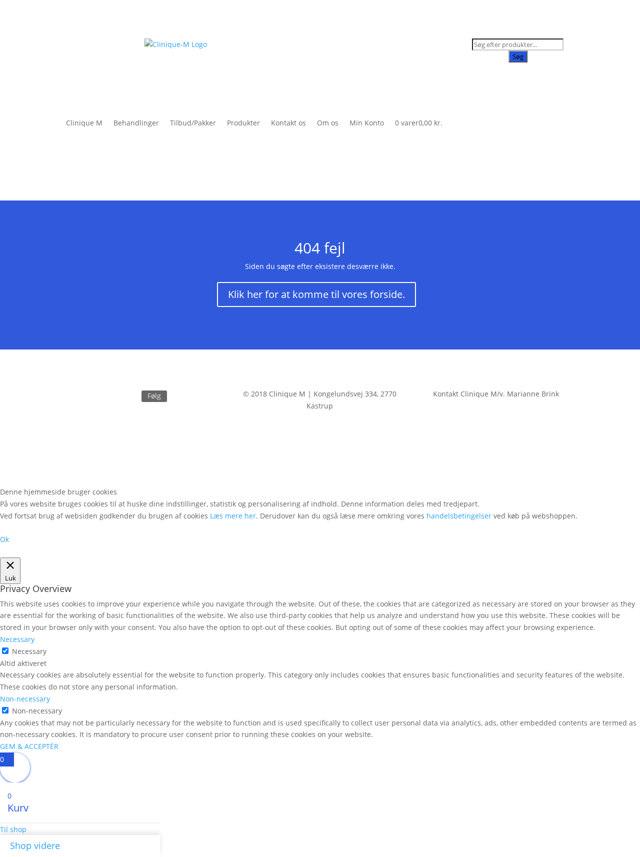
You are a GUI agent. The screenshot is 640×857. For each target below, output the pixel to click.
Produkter (243, 123)
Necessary (29, 651)
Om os (327, 123)
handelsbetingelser (459, 515)
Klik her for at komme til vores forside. (316, 294)
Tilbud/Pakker (193, 123)
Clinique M (84, 123)
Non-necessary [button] (25, 699)
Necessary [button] (17, 639)
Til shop (13, 829)
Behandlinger (136, 123)
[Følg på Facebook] (130, 396)
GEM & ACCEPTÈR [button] (29, 746)
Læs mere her (233, 515)
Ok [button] (4, 539)
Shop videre (35, 846)
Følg (154, 395)
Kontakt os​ (288, 123)
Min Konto (367, 123)
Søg (518, 56)
